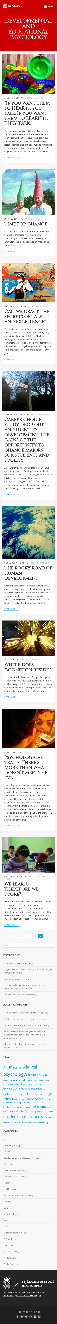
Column (7, 1151)
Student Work (10, 1258)
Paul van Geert (34, 219)
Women (36, 1122)
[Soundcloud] (30, 1316)
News (6, 1220)
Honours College (39, 1094)
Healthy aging (10, 1189)
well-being (27, 1122)
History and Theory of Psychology (18, 1195)
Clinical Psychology (12, 1145)
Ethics (42, 1089)
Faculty (7, 1182)
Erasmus (35, 1088)
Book (21, 1067)
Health (24, 1094)
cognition (32, 1074)
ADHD (7, 1067)
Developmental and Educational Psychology (23, 1158)
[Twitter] (22, 1316)
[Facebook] (17, 1316)
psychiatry (20, 1107)
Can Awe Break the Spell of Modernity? (21, 994)
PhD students (10, 1239)
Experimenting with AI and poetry (18, 963)
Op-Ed (6, 1226)
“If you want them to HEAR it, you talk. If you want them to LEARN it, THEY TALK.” (27, 113)
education (11, 1088)
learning (29, 1099)
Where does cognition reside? (27, 667)
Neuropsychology (22, 1103)
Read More (11, 157)
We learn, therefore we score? (21, 889)
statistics (42, 1111)
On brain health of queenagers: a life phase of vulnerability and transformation (24, 987)
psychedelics (8, 1107)
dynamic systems (35, 1084)
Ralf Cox (35, 659)
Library (7, 1208)
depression (30, 1080)
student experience (21, 1116)
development (43, 1080)
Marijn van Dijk (40, 563)
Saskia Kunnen (39, 414)
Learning (7, 1201)
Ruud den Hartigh (38, 306)
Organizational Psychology (15, 1232)
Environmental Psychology (15, 1170)
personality (35, 1103)
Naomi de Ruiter (33, 752)
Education (8, 1164)
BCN (15, 1067)
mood (12, 1103)
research (38, 1107)
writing (44, 1122)
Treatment (17, 1122)
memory (39, 1099)
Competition (44, 1075)
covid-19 (7, 1080)
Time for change (25, 224)
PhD (41, 1103)
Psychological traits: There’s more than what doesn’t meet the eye (25, 767)
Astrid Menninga (35, 98)
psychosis (28, 1107)
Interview (9, 1099)
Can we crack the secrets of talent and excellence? (27, 316)
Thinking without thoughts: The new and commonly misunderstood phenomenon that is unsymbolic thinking (24, 1034)
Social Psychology (27, 1111)
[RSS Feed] (39, 1316)
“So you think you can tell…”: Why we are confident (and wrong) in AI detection (28, 971)
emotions (24, 1088)
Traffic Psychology (12, 1264)
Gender (18, 1094)
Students (46, 1117)
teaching (7, 1122)
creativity (17, 1080)
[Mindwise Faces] (35, 1316)
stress (49, 1111)
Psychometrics (10, 1245)
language (20, 1099)
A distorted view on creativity (16, 979)
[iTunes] (26, 1316)
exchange (8, 1094)
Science (13, 1111)
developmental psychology (15, 1084)
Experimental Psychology (15, 1176)
